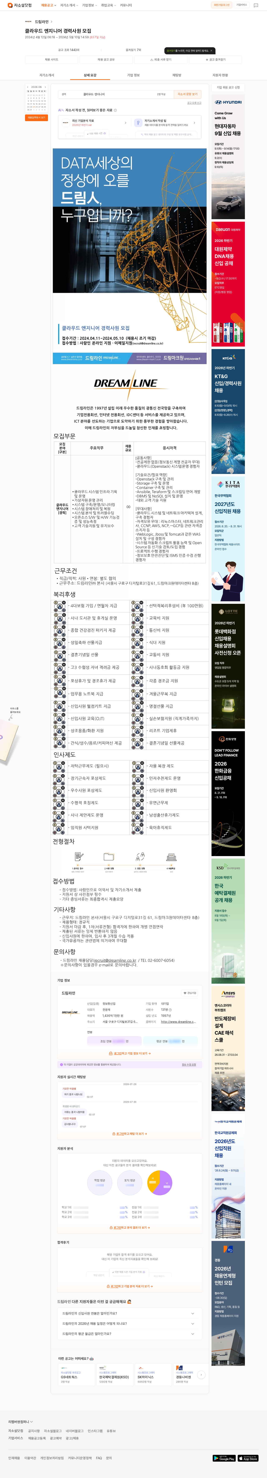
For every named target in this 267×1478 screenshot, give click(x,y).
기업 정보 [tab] (133, 75)
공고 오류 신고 (194, 102)
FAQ (99, 1458)
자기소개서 (67, 5)
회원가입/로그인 (222, 5)
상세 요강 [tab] (90, 75)
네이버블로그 (75, 1431)
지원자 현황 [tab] (220, 75)
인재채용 (14, 1458)
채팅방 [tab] (177, 75)
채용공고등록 (37, 1438)
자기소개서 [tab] (46, 75)
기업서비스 (241, 4)
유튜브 (111, 1431)
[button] (94, 127)
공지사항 (34, 1431)
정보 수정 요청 (189, 1064)
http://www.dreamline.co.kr (180, 1021)
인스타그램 (95, 1431)
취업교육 (107, 5)
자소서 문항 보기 (187, 94)
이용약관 (30, 1458)
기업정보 (88, 5)
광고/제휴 (72, 1438)
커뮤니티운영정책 (80, 1458)
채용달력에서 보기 (36, 117)
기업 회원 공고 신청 (228, 87)
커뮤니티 (126, 5)
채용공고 (47, 5)
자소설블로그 (53, 1431)
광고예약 (56, 1438)
